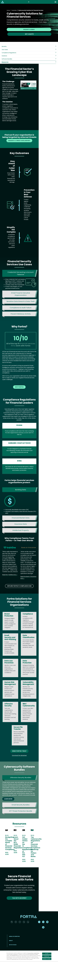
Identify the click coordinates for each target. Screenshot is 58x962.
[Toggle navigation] (55, 1)
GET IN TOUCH (12, 944)
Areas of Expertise (14, 936)
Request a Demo (29, 29)
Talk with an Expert (19, 898)
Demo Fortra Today (19, 751)
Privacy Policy (30, 953)
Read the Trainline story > (9, 575)
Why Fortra (19, 387)
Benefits (4, 46)
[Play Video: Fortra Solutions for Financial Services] (28, 84)
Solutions (4, 56)
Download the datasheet (19, 755)
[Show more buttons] (35, 88)
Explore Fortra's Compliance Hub (19, 586)
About (11, 940)
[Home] (2, 2)
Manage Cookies (47, 958)
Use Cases (5, 49)
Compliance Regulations (9, 53)
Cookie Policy (36, 953)
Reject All (46, 956)
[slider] (28, 88)
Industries (14, 10)
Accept (46, 953)
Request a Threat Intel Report (19, 140)
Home (8, 10)
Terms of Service (13, 954)
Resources (5, 62)
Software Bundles (7, 59)
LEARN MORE (8, 799)
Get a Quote (29, 34)
